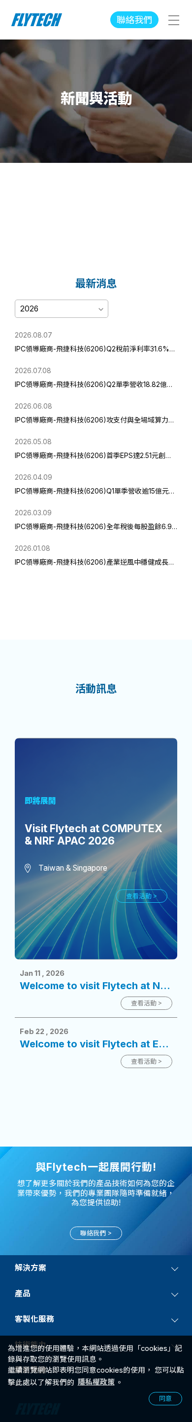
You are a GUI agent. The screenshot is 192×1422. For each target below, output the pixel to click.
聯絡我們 (134, 19)
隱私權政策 (96, 1382)
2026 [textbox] (29, 308)
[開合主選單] (173, 19)
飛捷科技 (37, 20)
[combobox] (61, 308)
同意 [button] (165, 1398)
